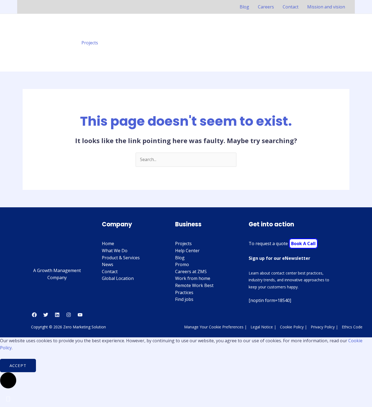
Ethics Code (352, 326)
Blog (244, 7)
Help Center (187, 251)
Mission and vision (326, 7)
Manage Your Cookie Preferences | (215, 326)
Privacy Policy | (324, 326)
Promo (182, 264)
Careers (266, 7)
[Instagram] (68, 314)
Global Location (118, 278)
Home (108, 243)
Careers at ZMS (191, 272)
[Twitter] (45, 314)
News (107, 264)
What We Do (114, 251)
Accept (18, 365)
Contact (290, 7)
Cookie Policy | (293, 326)
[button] (346, 42)
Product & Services (121, 258)
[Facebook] (34, 314)
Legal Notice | (263, 326)
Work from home (192, 278)
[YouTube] (80, 314)
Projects (89, 43)
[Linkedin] (57, 314)
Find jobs (184, 299)
